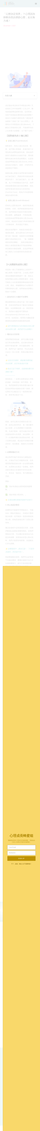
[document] (20, 565)
